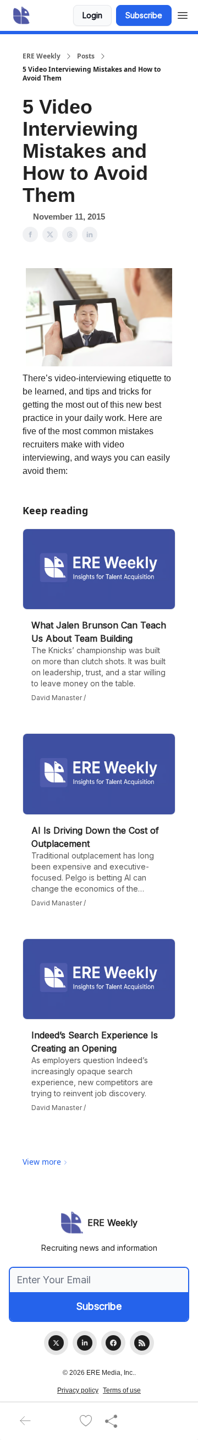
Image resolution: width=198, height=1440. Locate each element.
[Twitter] (56, 1343)
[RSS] (142, 1343)
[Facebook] (113, 1343)
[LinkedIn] (85, 1343)
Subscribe (143, 15)
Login (92, 15)
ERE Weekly (42, 56)
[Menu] (182, 14)
